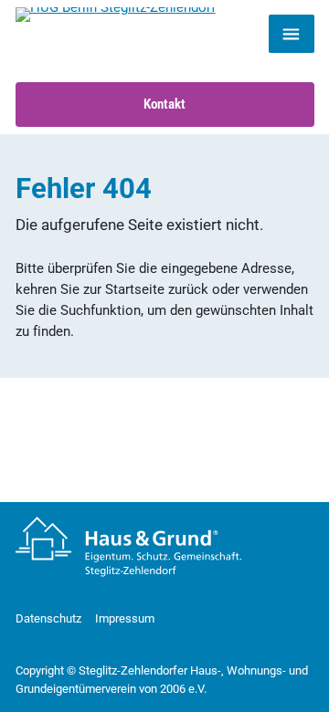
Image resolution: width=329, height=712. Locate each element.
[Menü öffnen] (291, 34)
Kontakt (164, 104)
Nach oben (272, 675)
